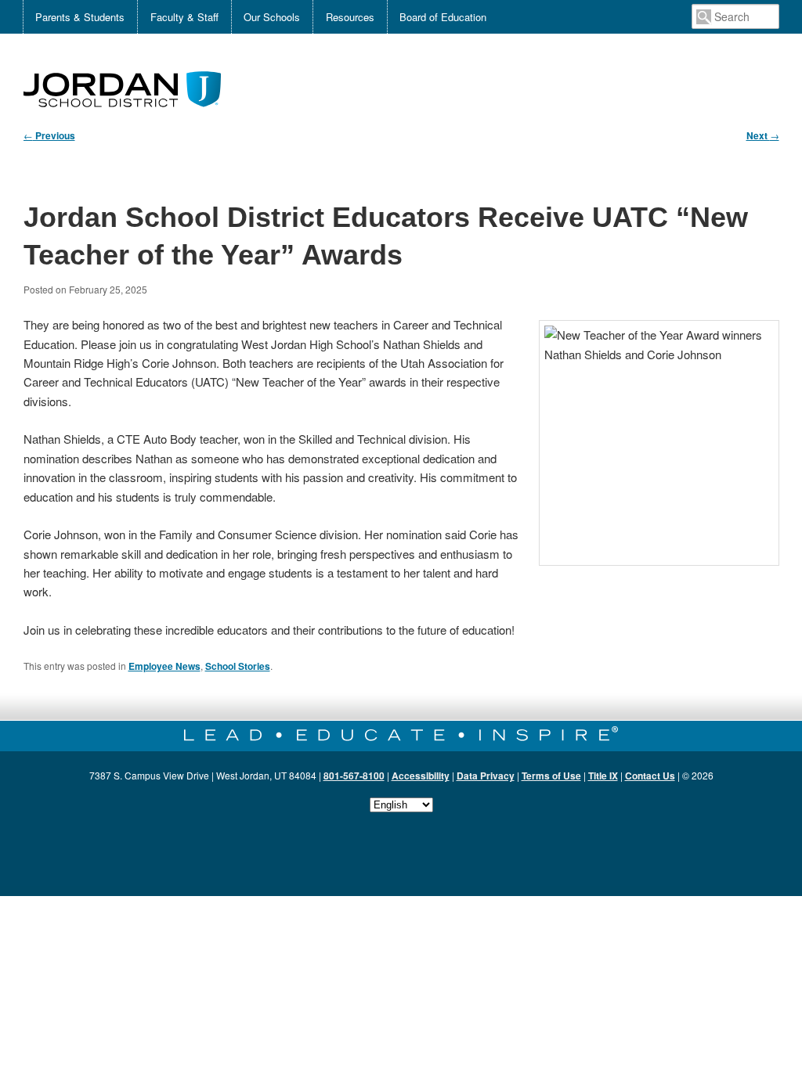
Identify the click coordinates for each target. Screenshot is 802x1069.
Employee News (164, 666)
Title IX (603, 775)
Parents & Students (80, 16)
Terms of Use (551, 775)
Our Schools (272, 16)
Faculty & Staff (184, 16)
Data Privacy (486, 775)
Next (762, 135)
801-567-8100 (354, 775)
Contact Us (650, 775)
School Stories (237, 666)
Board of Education (442, 16)
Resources (350, 16)
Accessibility (421, 775)
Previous (49, 135)
